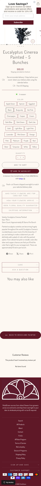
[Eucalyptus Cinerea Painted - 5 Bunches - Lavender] (4, 314)
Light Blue (18, 128)
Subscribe (18, 22)
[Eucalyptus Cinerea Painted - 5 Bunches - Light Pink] (14, 311)
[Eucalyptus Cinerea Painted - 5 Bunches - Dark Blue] (14, 309)
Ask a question (20, 270)
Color (20, 99)
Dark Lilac (32, 122)
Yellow (34, 147)
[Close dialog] (34, 2)
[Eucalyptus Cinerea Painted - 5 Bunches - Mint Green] (6, 314)
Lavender (9, 134)
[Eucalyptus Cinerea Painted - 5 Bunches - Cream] (11, 309)
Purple (26, 140)
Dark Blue (8, 122)
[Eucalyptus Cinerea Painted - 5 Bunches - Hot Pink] (4, 309)
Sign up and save (20, 465)
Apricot (21, 104)
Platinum (16, 140)
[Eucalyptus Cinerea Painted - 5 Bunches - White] (14, 316)
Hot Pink (30, 110)
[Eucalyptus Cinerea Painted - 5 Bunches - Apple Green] (4, 307)
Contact (20, 432)
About (21, 428)
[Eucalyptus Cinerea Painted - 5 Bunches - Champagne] (6, 309)
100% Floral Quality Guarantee (20, 205)
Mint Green (21, 134)
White (26, 147)
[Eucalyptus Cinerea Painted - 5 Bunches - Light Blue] (11, 311)
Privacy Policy (20, 458)
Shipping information (20, 210)
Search (20, 421)
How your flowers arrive (20, 200)
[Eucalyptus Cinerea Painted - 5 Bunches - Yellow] (9, 318)
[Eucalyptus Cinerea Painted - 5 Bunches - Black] (11, 307)
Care (20, 265)
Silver (6, 147)
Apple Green (10, 104)
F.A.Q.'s (20, 436)
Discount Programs (20, 450)
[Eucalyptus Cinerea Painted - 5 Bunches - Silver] (9, 316)
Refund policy (20, 447)
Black (10, 110)
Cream (31, 116)
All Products (20, 424)
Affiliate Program (20, 439)
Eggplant (32, 104)
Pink (7, 140)
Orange (32, 134)
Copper (22, 116)
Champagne (11, 116)
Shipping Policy (21, 454)
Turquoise (16, 147)
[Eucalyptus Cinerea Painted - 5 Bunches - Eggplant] (9, 307)
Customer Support (20, 470)
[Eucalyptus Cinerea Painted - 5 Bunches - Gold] (9, 311)
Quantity (20, 153)
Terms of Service (20, 443)
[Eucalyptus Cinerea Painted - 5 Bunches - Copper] (9, 309)
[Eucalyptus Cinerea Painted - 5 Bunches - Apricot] (6, 307)
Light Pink (30, 128)
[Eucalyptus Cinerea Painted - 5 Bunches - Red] (6, 316)
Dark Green (20, 122)
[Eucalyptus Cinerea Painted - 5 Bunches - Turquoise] (11, 316)
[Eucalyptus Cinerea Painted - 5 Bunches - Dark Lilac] (6, 311)
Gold (9, 128)
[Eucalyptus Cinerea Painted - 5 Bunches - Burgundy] (14, 307)
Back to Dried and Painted (22, 335)
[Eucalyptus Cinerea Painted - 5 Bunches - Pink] (11, 314)
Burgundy (19, 110)
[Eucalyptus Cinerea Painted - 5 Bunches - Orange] (9, 314)
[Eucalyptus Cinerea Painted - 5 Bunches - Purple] (4, 316)
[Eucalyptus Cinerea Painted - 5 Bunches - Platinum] (14, 314)
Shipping (13, 72)
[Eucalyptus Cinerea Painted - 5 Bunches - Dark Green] (4, 311)
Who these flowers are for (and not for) (20, 195)
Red (34, 140)
